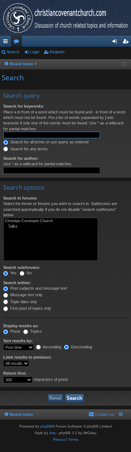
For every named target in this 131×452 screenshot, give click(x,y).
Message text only (26, 295)
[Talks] (50, 226)
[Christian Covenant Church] (50, 221)
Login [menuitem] (116, 43)
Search (13, 52)
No (28, 273)
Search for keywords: (23, 106)
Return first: (15, 373)
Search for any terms (28, 149)
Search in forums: (20, 198)
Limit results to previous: (27, 357)
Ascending (51, 347)
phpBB (46, 426)
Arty (52, 433)
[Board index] (65, 18)
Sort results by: (18, 341)
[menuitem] (101, 414)
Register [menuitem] (127, 43)
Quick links (7, 43)
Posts (14, 331)
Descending (81, 347)
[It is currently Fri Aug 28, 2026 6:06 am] (124, 64)
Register (57, 52)
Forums (18, 43)
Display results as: (21, 326)
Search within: (17, 283)
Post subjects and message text (38, 288)
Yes (13, 273)
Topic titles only (23, 302)
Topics (35, 331)
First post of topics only (30, 308)
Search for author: (20, 158)
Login (34, 52)
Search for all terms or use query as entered (48, 142)
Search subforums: (21, 267)
